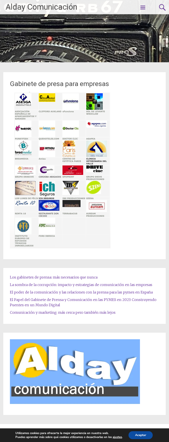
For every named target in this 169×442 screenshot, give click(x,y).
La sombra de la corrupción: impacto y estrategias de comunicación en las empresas (81, 284)
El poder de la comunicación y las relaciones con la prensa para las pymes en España (81, 292)
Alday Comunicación (41, 7)
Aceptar (140, 435)
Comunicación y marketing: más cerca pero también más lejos (63, 312)
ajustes (117, 437)
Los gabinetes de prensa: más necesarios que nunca (53, 277)
